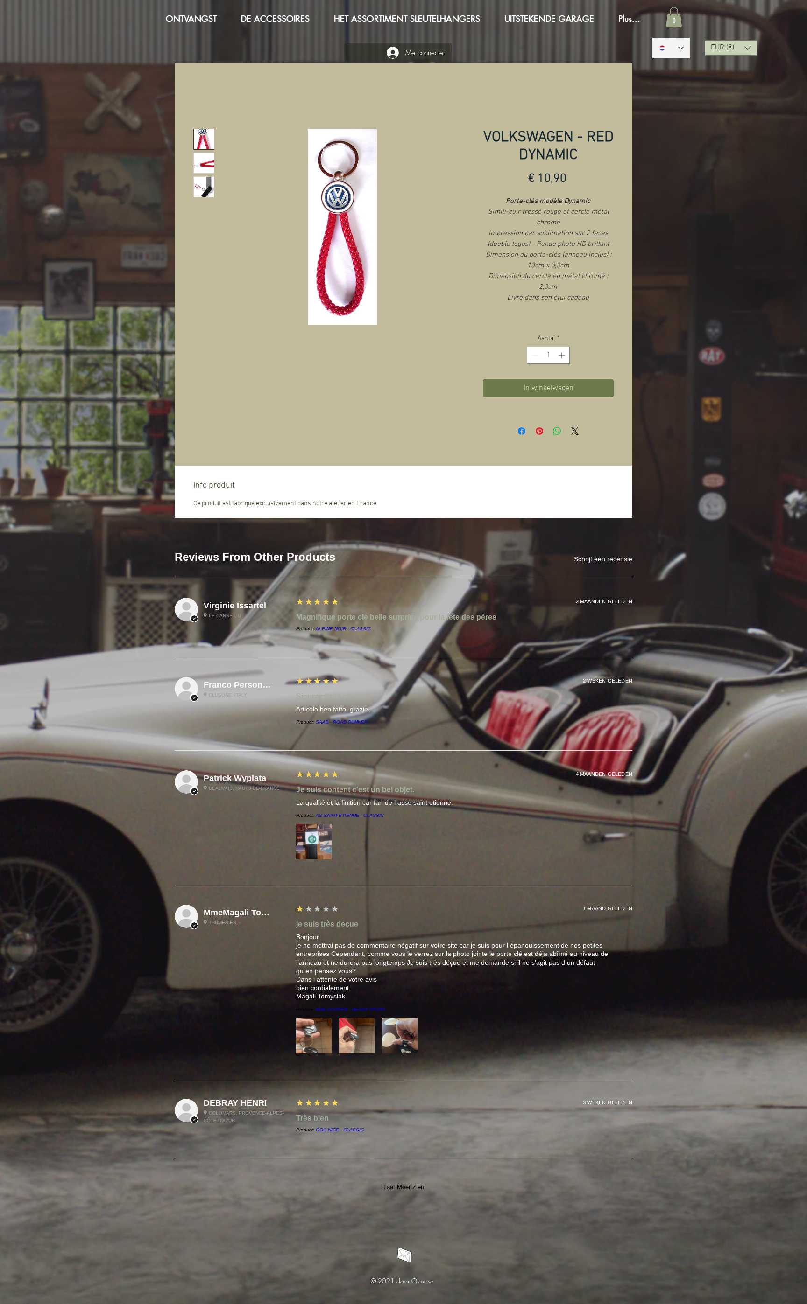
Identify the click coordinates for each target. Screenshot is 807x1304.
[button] (673, 17)
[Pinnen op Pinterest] (539, 432)
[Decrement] (534, 357)
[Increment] (562, 357)
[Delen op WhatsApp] (557, 432)
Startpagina (212, 96)
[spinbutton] (548, 357)
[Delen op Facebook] (521, 432)
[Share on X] (574, 432)
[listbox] (731, 48)
